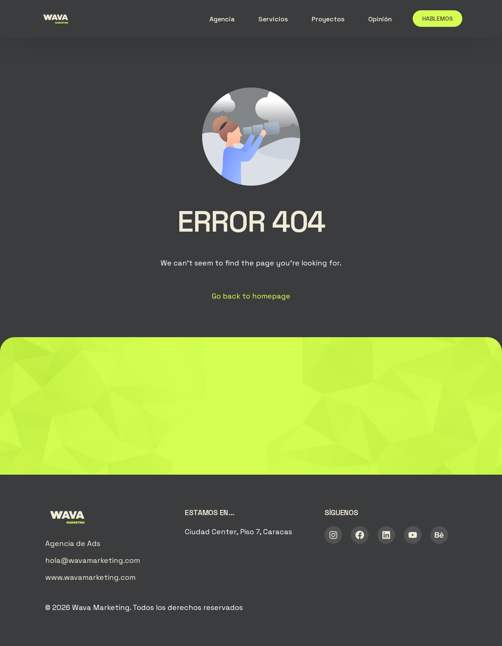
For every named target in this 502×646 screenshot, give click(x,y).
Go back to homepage (251, 296)
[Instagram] (333, 535)
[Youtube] (413, 535)
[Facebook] (360, 535)
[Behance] (439, 535)
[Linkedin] (386, 535)
